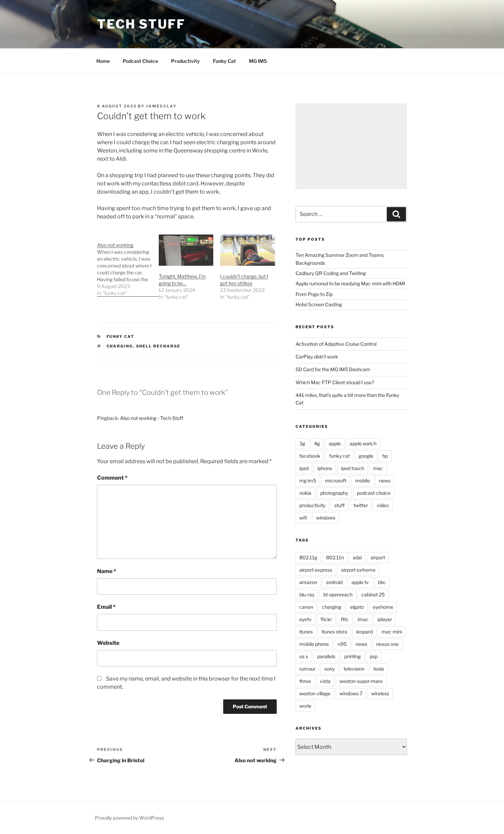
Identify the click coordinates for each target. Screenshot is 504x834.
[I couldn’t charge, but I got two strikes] (247, 250)
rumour (307, 669)
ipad (304, 468)
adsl (357, 557)
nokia (305, 493)
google (366, 456)
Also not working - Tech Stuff (151, 418)
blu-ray (306, 594)
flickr (326, 619)
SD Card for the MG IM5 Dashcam (333, 369)
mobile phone (314, 644)
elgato (357, 607)
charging (120, 346)
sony (329, 669)
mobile (362, 480)
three (305, 681)
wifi (303, 518)
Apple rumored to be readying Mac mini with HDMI (350, 283)
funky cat (121, 336)
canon (306, 607)
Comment (112, 478)
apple (335, 443)
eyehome (383, 607)
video (383, 505)
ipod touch (352, 468)
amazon (308, 582)
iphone (324, 468)
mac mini (392, 632)
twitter (360, 505)
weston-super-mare (361, 681)
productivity (312, 505)
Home (103, 61)
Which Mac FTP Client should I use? (335, 382)
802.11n (335, 557)
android (334, 582)
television (354, 669)
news (385, 480)
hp (385, 456)
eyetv (305, 619)
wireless (380, 693)
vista (325, 681)
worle (305, 706)
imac (363, 619)
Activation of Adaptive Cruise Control (336, 344)
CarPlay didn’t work (317, 356)
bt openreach (337, 594)
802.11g (308, 557)
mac (378, 468)
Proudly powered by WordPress (129, 818)
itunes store (334, 632)
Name (106, 571)
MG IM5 (258, 61)
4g (317, 443)
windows (325, 518)
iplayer (384, 619)
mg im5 (307, 480)
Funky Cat (224, 61)
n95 (342, 644)
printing (352, 656)
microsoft (335, 480)
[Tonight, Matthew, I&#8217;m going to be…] (186, 250)
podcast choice (374, 493)
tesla (378, 669)
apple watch (363, 443)
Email (106, 607)
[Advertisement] (351, 146)
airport (378, 557)
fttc (345, 619)
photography (334, 493)
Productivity (185, 61)
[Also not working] (128, 266)
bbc (382, 582)
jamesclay (161, 106)
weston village (315, 693)
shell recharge (158, 346)
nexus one (387, 644)
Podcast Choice (140, 61)
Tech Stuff (141, 24)
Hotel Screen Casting (319, 304)
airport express (315, 570)
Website (108, 643)
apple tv (360, 582)
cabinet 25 (373, 594)
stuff (339, 505)
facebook (309, 456)
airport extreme (358, 570)
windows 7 (350, 693)
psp (373, 656)
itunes (306, 632)
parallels (326, 656)
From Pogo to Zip (314, 294)
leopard (364, 632)
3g (302, 443)
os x (303, 656)
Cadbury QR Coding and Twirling (331, 273)
